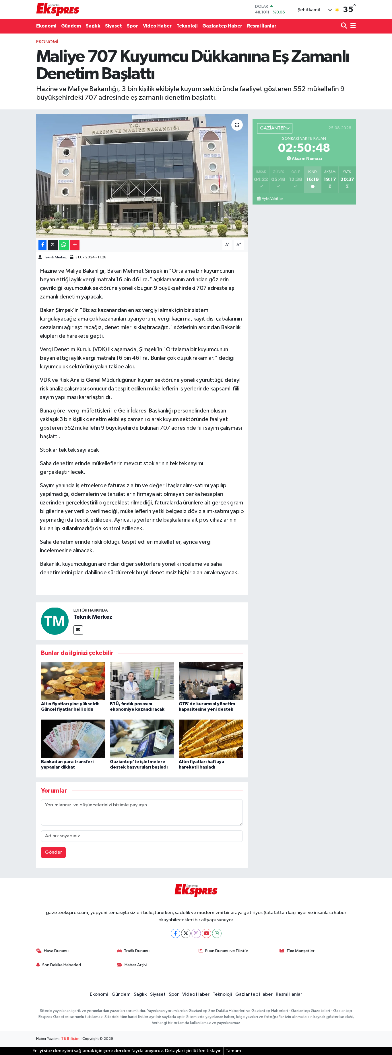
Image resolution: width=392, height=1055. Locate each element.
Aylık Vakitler (272, 199)
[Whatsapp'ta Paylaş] (64, 245)
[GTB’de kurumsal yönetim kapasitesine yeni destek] (211, 680)
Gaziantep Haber (222, 25)
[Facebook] (175, 933)
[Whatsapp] (217, 933)
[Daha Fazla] (74, 245)
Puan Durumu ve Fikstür (226, 951)
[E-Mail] (78, 630)
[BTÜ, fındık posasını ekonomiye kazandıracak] (142, 680)
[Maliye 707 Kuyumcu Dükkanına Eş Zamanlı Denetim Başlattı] (142, 176)
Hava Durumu (56, 951)
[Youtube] (206, 933)
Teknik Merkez (55, 257)
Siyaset (113, 25)
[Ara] (344, 26)
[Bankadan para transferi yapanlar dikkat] (73, 738)
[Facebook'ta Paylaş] (42, 245)
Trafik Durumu (137, 951)
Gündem (71, 25)
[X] (186, 933)
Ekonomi (46, 25)
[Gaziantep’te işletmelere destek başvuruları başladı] (142, 738)
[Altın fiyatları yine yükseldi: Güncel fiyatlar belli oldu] (73, 680)
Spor (132, 25)
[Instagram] (196, 933)
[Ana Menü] (352, 26)
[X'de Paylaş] (53, 245)
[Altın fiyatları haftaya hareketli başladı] (211, 738)
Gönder (53, 852)
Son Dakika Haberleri (61, 965)
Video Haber (157, 25)
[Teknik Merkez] (55, 620)
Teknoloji (186, 25)
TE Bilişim (70, 1039)
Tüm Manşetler (300, 951)
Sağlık (93, 25)
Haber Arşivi (136, 965)
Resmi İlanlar (261, 25)
